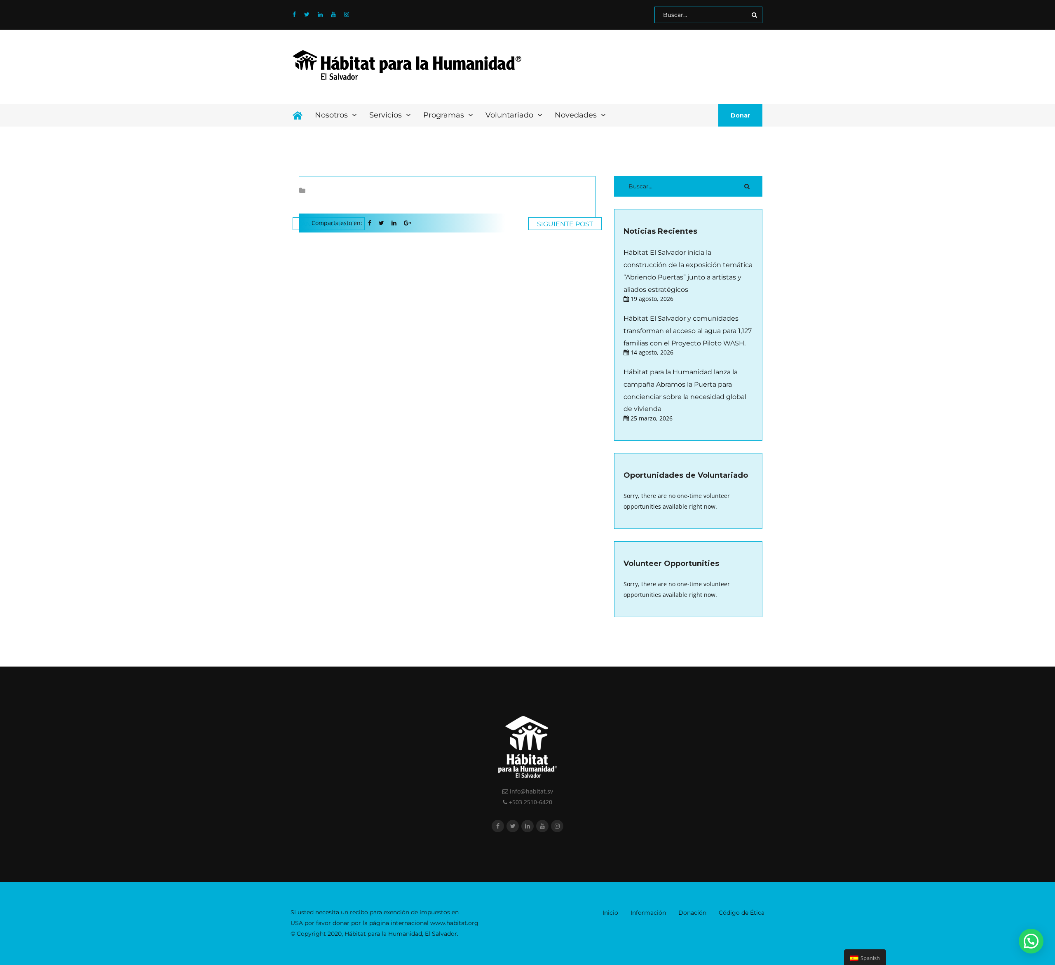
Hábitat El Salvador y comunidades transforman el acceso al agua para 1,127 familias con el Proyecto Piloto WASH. (688, 331)
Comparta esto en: (337, 223)
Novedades (577, 115)
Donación (692, 912)
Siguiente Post (565, 224)
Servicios (386, 115)
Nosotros (332, 115)
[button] (1031, 941)
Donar (740, 115)
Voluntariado (510, 115)
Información (648, 912)
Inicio (610, 912)
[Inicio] (297, 115)
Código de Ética (741, 912)
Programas (444, 115)
